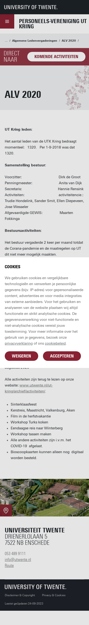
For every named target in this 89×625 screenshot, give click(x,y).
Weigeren (21, 356)
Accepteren (62, 356)
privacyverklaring (19, 343)
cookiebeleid (55, 343)
